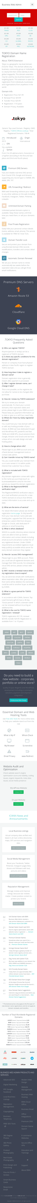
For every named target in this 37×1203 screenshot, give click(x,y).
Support (24, 1165)
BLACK (30, 632)
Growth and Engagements (18, 876)
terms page (15, 513)
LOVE (22, 653)
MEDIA (30, 653)
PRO (18, 46)
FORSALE (16, 648)
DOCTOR (10, 643)
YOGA (18, 663)
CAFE (8, 637)
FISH (7, 648)
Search (18, 20)
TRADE (6, 30)
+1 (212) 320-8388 (8, 1195)
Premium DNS (27, 1121)
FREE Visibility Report (18, 848)
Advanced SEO (9, 1080)
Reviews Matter (18, 903)
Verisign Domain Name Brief (18, 955)
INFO (18, 36)
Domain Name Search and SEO (21, 933)
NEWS (9, 658)
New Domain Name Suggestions (21, 996)
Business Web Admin (12, 4)
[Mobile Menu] (32, 4)
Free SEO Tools (12, 719)
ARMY (7, 632)
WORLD (27, 658)
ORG (6, 36)
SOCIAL (17, 658)
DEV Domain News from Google (19, 986)
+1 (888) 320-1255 (21, 1195)
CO (6, 41)
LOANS (13, 653)
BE (30, 36)
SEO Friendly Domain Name (21, 975)
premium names (18, 23)
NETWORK (30, 46)
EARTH (19, 643)
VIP (6, 46)
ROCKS (30, 41)
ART (14, 632)
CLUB (30, 30)
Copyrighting (8, 1111)
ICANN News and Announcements (18, 817)
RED (18, 30)
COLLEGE (17, 637)
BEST (21, 632)
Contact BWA (18, 792)
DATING (27, 637)
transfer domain (26, 23)
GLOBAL (18, 41)
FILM (28, 643)
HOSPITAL (27, 648)
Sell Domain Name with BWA (18, 923)
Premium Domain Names (20, 944)
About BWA (25, 1170)
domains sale (10, 23)
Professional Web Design (18, 700)
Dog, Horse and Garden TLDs (18, 965)
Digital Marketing (10, 1084)
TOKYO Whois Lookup (19, 131)
